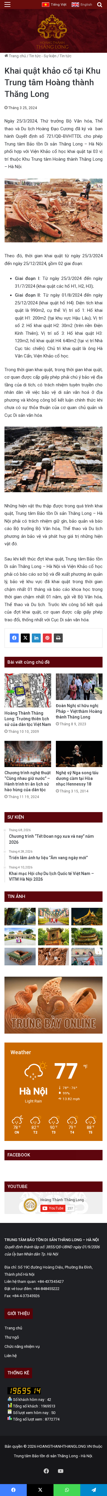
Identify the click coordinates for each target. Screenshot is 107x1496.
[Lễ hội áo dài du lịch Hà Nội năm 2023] (87, 956)
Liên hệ (10, 1355)
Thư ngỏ (11, 1337)
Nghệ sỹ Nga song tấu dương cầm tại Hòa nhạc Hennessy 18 (77, 778)
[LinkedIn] (36, 638)
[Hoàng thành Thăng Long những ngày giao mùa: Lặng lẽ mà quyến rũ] (87, 936)
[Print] (58, 638)
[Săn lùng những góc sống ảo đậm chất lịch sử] (20, 936)
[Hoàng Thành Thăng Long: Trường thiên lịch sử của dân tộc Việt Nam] (27, 690)
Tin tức (65, 56)
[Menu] (7, 6)
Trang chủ (17, 56)
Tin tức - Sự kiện (42, 56)
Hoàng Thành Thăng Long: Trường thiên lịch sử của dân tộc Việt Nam (27, 719)
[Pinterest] (47, 638)
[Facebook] (14, 638)
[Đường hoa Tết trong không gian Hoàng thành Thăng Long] (53, 916)
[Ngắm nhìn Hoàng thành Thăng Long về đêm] (87, 916)
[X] (25, 638)
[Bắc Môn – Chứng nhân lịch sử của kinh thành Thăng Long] (20, 916)
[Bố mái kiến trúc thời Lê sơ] (20, 956)
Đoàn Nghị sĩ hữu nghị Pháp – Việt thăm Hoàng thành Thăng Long (79, 711)
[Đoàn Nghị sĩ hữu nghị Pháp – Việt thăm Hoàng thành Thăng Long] (79, 686)
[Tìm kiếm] (100, 6)
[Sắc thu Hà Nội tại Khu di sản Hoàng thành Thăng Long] (53, 936)
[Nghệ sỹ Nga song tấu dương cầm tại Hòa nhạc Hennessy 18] (79, 754)
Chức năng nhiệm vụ (22, 1346)
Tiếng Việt (58, 5)
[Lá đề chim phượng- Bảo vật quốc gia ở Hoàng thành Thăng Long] (53, 956)
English (86, 5)
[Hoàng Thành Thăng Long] (52, 48)
